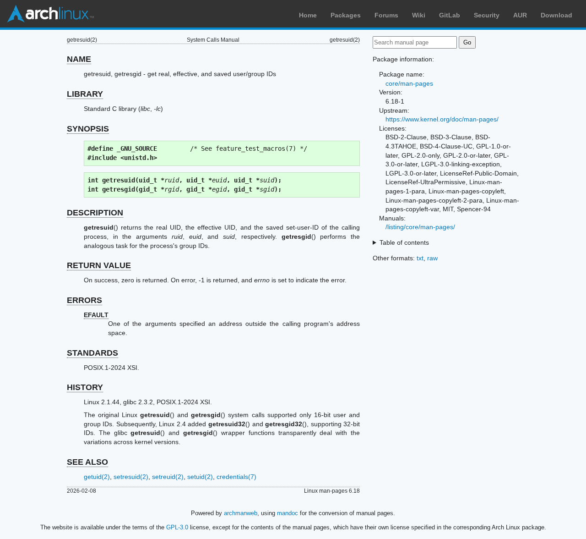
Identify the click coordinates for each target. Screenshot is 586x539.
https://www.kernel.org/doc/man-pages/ (442, 119)
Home (308, 15)
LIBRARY (85, 94)
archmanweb (240, 513)
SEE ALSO (87, 462)
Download (556, 15)
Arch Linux (50, 14)
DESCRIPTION (95, 212)
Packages (346, 15)
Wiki (418, 15)
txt (420, 258)
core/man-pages (409, 83)
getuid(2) (97, 476)
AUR (520, 15)
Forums (386, 15)
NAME (79, 59)
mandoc (287, 513)
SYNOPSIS (88, 128)
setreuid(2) (168, 476)
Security (486, 15)
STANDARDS (92, 353)
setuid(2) (200, 476)
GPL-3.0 (177, 527)
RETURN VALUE (99, 265)
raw (432, 258)
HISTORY (85, 387)
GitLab (449, 15)
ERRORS (84, 300)
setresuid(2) (131, 476)
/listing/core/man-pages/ (420, 227)
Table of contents (404, 242)
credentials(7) (236, 476)
